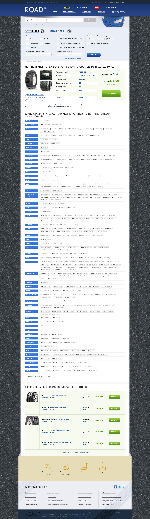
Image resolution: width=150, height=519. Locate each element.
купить (111, 93)
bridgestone (55, 24)
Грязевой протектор (31, 504)
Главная (27, 61)
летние (46, 38)
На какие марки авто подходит (36, 100)
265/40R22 (39, 24)
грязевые (47, 43)
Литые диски (56, 30)
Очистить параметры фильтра (75, 34)
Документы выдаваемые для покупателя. (80, 516)
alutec (49, 24)
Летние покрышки (30, 493)
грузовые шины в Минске (65, 24)
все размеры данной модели (36, 97)
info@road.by (120, 12)
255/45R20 (33, 24)
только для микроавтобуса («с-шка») (71, 38)
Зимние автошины (30, 497)
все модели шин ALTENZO (35, 94)
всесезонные (34, 43)
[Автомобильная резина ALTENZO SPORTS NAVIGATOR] (46, 86)
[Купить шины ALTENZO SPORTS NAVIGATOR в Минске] (31, 89)
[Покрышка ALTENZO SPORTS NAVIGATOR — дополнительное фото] (46, 75)
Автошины (32, 30)
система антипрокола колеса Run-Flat (72, 47)
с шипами (33, 47)
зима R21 (45, 24)
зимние (32, 38)
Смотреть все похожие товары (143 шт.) (75, 452)
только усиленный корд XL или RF (71, 43)
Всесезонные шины (31, 501)
